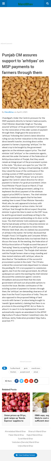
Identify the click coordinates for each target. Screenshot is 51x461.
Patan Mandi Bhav (16, 435)
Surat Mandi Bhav (25, 439)
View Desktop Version (26, 455)
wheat (36, 372)
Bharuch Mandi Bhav (37, 431)
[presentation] (44, 410)
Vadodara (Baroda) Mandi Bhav (25, 442)
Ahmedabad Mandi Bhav (15, 431)
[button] (3, 3)
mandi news (35, 368)
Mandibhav (9, 112)
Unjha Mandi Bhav (25, 446)
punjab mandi (25, 372)
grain (26, 368)
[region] (20, 24)
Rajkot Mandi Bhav (35, 435)
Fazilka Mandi (15, 368)
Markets (13, 372)
